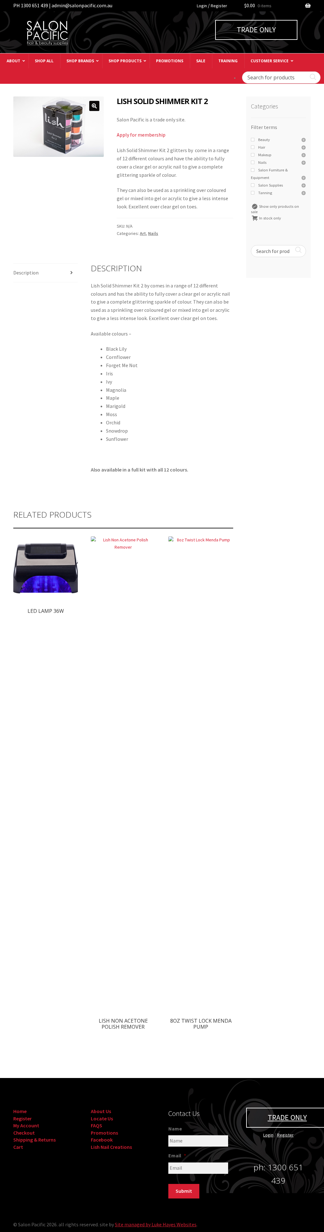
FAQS (96, 1125)
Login (202, 6)
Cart (18, 1147)
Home (20, 1111)
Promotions (104, 1133)
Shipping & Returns (34, 1140)
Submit (184, 1191)
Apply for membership (141, 135)
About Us (101, 1111)
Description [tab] (26, 272)
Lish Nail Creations (111, 1147)
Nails (153, 233)
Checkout (24, 1133)
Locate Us (102, 1118)
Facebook (102, 1140)
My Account (26, 1125)
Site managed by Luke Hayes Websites (155, 1224)
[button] (94, 106)
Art (143, 233)
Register (219, 6)
